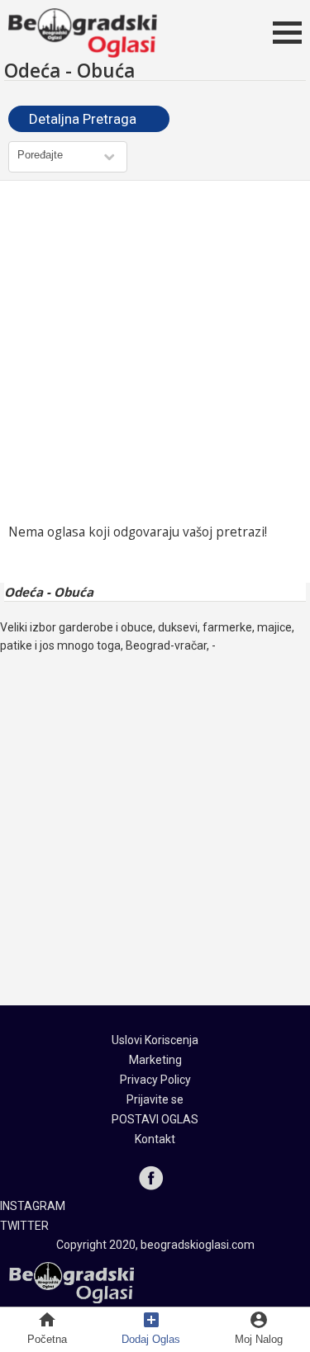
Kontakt (155, 1139)
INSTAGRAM (32, 1206)
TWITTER (24, 1225)
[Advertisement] (155, 352)
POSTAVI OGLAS (155, 1119)
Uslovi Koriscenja (155, 1040)
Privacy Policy (155, 1079)
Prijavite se (155, 1099)
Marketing (155, 1059)
